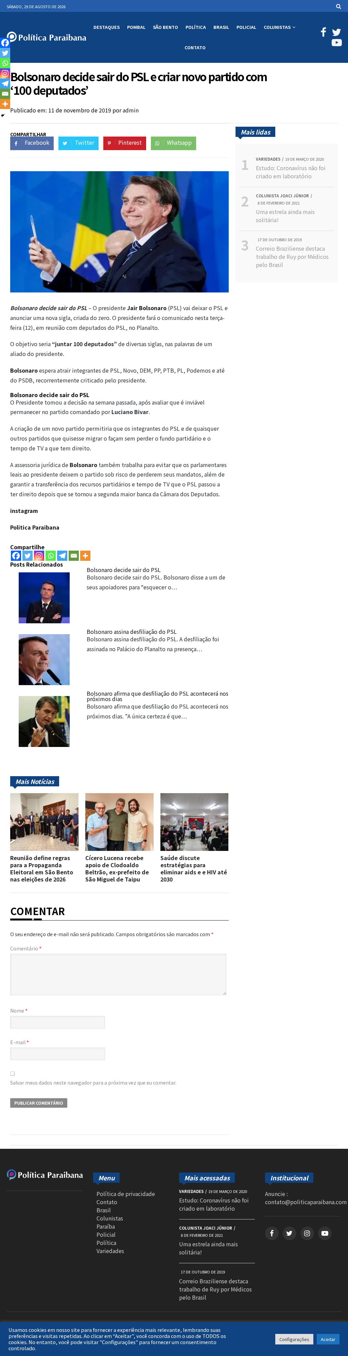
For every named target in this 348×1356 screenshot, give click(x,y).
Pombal (136, 27)
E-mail (19, 1042)
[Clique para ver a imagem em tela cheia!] (119, 290)
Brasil (221, 27)
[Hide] (2, 115)
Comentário (25, 948)
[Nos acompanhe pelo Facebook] (322, 34)
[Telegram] (62, 556)
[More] (85, 556)
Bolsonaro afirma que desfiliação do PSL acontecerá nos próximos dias (157, 696)
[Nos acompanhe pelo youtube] (325, 1233)
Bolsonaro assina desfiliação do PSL (132, 631)
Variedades (110, 1251)
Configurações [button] (294, 1339)
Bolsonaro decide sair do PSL (124, 570)
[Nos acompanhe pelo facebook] (272, 1233)
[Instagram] (39, 556)
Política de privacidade (126, 1194)
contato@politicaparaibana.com (306, 1202)
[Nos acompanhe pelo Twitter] (335, 34)
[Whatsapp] (51, 556)
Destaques (106, 27)
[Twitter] (27, 556)
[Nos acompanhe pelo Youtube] (335, 44)
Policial (246, 27)
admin (131, 110)
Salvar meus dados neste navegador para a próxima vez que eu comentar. (93, 1082)
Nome (19, 1010)
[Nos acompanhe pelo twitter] (289, 1233)
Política (196, 27)
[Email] (74, 556)
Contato (195, 47)
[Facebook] (16, 556)
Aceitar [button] (328, 1339)
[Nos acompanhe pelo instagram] (307, 1233)
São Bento (165, 27)
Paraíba (106, 1226)
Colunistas (277, 27)
